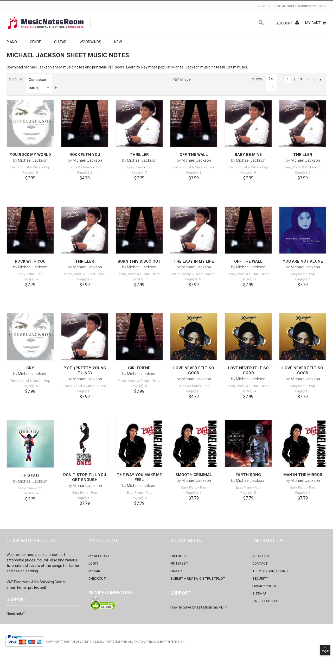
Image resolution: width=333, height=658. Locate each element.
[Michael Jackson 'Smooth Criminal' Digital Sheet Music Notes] (193, 443)
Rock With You (84, 154)
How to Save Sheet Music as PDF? (198, 607)
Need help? (16, 613)
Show (257, 79)
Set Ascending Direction (57, 87)
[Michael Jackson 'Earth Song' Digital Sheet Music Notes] (248, 443)
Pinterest (179, 563)
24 (270, 79)
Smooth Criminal (193, 474)
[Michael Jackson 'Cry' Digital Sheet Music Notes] (30, 336)
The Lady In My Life (194, 261)
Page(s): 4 (30, 279)
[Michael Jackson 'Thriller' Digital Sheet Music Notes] (139, 123)
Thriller (139, 154)
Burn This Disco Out (139, 261)
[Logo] (46, 23)
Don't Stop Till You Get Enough (84, 477)
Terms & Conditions (270, 571)
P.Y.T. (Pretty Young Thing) (84, 371)
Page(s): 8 (193, 172)
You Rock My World (30, 154)
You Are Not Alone (303, 261)
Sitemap (259, 594)
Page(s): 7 (139, 172)
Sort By (16, 79)
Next (320, 79)
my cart (95, 571)
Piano (12, 42)
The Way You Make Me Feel (139, 477)
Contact (260, 563)
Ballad (210, 274)
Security (260, 578)
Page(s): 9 (30, 172)
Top (325, 651)
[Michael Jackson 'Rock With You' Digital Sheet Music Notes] (84, 123)
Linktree (177, 571)
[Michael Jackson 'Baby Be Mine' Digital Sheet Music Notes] (248, 123)
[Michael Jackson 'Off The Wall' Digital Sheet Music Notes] (193, 123)
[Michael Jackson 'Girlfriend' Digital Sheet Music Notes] (139, 336)
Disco (210, 167)
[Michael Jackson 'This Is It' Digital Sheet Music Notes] (30, 443)
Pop (47, 167)
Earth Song (248, 474)
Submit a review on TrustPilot (197, 578)
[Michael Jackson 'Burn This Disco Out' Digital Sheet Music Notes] (139, 230)
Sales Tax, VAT (265, 601)
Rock (102, 274)
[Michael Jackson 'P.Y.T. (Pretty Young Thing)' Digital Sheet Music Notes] (84, 336)
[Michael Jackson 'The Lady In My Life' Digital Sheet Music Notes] (193, 230)
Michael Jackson (32, 160)
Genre (35, 42)
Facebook (178, 556)
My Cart (313, 23)
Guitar (60, 42)
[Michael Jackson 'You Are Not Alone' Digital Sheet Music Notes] (302, 230)
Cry (30, 368)
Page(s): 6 (302, 172)
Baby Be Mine (248, 154)
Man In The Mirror (302, 474)
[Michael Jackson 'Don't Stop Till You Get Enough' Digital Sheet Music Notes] (84, 443)
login (93, 563)
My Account (99, 556)
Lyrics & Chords (80, 167)
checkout (97, 578)
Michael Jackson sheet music (49, 67)
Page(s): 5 (248, 279)
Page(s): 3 (84, 172)
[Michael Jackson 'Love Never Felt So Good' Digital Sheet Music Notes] (193, 336)
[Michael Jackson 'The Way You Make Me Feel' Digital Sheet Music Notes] (139, 443)
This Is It (30, 475)
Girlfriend (139, 368)
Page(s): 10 (193, 279)
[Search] (261, 23)
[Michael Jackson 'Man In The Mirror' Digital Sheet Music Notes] (302, 443)
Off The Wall (194, 154)
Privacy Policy (264, 586)
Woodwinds (90, 42)
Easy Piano (135, 167)
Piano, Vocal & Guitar (26, 167)
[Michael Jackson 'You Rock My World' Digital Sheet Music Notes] (30, 123)
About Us (260, 556)
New (118, 42)
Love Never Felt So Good (193, 371)
